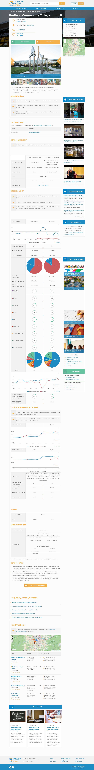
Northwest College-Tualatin (17, 668)
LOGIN (74, 3)
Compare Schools (64, 761)
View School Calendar (43, 185)
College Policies (70, 360)
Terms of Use (74, 768)
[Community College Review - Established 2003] (16, 3)
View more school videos (74, 186)
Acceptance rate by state (71, 387)
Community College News (72, 358)
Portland (19, 22)
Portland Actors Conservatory (15, 695)
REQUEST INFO (25, 42)
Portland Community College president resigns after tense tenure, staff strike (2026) (73, 203)
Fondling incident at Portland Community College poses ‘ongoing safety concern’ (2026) (74, 196)
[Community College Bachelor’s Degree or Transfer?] (35, 716)
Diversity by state (69, 389)
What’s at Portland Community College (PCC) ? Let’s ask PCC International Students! (74, 120)
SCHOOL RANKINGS (41, 8)
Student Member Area (65, 758)
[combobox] (44, 3)
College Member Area (79, 758)
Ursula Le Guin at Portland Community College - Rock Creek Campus (72, 182)
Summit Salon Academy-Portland (18, 658)
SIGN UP (81, 3)
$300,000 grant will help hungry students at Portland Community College (73, 141)
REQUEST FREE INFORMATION (37, 585)
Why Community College (72, 364)
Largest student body (34, 132)
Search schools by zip (70, 377)
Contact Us (77, 760)
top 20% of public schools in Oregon (42, 125)
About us (52, 760)
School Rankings (78, 761)
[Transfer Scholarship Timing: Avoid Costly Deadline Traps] (17, 716)
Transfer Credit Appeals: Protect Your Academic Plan (53, 729)
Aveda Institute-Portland (18, 686)
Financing (69, 366)
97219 (24, 22)
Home (51, 758)
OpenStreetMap (57, 650)
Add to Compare (16, 663)
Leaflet (53, 650)
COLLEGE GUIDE (59, 8)
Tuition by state (69, 385)
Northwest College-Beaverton (16, 677)
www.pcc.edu (20, 34)
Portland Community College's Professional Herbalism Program (73, 161)
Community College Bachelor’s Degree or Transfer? (34, 729)
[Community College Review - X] (10, 767)
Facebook (13, 767)
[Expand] (12, 641)
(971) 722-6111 (22, 30)
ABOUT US (75, 8)
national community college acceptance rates (74, 233)
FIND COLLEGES (23, 8)
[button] (35, 642)
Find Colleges (53, 761)
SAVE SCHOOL (50, 42)
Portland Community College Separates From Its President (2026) (74, 211)
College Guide (64, 760)
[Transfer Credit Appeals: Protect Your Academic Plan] (53, 716)
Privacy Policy (81, 768)
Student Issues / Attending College (74, 362)
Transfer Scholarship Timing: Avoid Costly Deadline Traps (16, 729)
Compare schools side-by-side (72, 379)
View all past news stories (79, 217)
